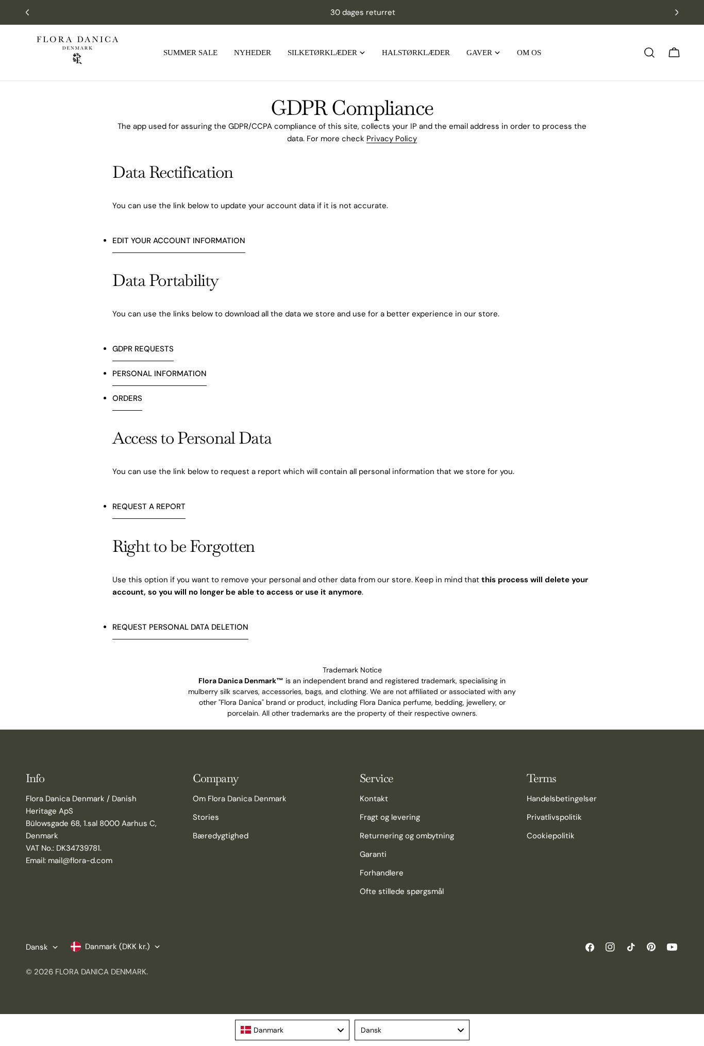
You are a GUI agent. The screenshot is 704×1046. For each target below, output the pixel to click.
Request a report (149, 506)
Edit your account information (178, 240)
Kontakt (374, 799)
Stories (206, 817)
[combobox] (292, 1030)
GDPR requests (143, 349)
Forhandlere (382, 873)
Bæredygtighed (220, 836)
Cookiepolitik (551, 836)
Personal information (159, 373)
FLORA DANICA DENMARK (100, 972)
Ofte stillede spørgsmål (402, 891)
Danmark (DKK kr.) (117, 946)
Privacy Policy (391, 138)
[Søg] (649, 52)
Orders (127, 398)
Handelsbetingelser (562, 799)
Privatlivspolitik (554, 817)
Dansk (37, 947)
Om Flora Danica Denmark (240, 799)
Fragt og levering (390, 817)
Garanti (373, 854)
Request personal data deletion (180, 627)
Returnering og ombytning (407, 836)
